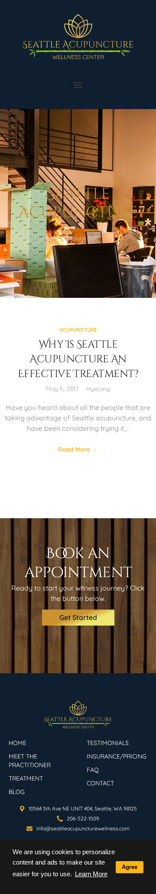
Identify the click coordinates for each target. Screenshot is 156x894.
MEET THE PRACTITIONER (30, 760)
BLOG (17, 792)
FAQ (93, 770)
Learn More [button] (91, 874)
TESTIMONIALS (108, 743)
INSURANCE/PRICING (116, 756)
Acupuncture (78, 329)
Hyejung (98, 389)
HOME (17, 743)
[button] (78, 84)
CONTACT (100, 783)
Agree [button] (129, 867)
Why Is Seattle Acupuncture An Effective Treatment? (78, 359)
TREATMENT (26, 778)
